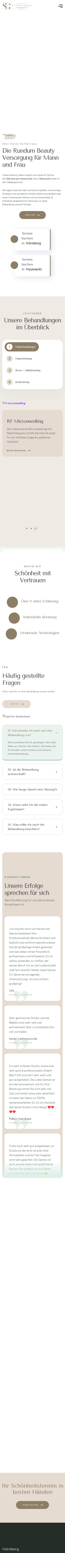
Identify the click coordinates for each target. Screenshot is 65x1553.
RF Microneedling (25, 421)
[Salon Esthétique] (17, 6)
